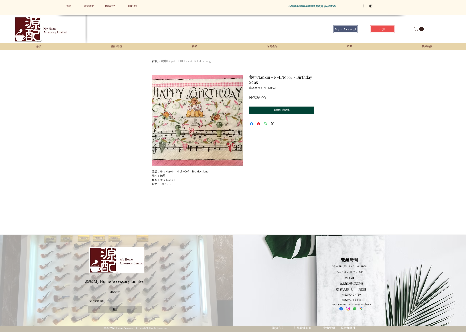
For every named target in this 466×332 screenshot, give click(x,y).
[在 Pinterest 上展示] (258, 124)
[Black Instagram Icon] (371, 6)
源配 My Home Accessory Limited (115, 281)
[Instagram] (347, 308)
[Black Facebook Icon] (363, 6)
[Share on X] (272, 124)
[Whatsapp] (354, 308)
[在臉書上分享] (251, 124)
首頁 (155, 61)
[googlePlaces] (361, 308)
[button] (419, 29)
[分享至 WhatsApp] (265, 124)
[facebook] (341, 308)
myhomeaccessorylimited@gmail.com (351, 304)
